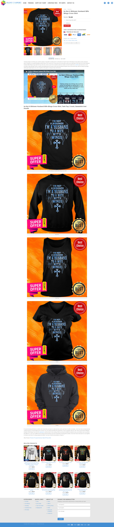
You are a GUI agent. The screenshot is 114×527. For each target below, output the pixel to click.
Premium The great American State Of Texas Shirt (40, 437)
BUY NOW (67, 25)
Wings (76, 40)
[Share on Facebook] (65, 43)
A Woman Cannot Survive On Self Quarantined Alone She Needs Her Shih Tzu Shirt (65, 490)
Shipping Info (39, 507)
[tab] (51, 59)
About (49, 501)
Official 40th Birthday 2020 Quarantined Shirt (82, 490)
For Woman (27, 503)
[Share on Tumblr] (79, 43)
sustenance (41, 432)
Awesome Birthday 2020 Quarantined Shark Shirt (49, 463)
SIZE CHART (63, 58)
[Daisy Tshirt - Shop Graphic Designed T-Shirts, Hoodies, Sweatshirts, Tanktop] (11, 3)
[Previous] (26, 27)
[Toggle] (65, 20)
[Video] (25, 41)
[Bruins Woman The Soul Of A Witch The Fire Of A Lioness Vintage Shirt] (48, 480)
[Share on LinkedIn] (76, 43)
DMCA (49, 503)
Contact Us (70, 3)
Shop (37, 501)
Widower (73, 40)
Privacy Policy (50, 505)
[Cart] (112, 3)
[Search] (105, 3)
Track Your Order (39, 505)
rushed (77, 64)
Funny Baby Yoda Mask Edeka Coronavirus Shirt (82, 463)
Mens (69, 38)
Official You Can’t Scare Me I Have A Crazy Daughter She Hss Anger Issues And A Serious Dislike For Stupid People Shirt (31, 464)
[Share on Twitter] (67, 43)
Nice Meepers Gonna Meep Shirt (65, 462)
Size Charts (38, 503)
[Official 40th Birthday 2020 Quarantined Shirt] (82, 480)
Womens (75, 38)
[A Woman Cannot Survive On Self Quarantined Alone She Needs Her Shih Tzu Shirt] (65, 480)
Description (51, 58)
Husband (69, 40)
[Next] (59, 27)
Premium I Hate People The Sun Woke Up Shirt (31, 490)
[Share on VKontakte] (74, 43)
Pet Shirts (62, 3)
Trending (31, 3)
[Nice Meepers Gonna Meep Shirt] (65, 453)
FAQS (49, 507)
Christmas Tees (52, 3)
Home (24, 3)
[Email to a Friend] (69, 43)
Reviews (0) (57, 58)
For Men (26, 501)
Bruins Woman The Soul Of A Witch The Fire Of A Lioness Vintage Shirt (48, 490)
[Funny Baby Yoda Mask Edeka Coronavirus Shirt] (82, 453)
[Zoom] (25, 45)
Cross (67, 40)
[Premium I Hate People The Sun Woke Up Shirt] (31, 480)
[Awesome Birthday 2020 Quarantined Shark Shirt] (48, 453)
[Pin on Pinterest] (72, 43)
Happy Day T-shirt (40, 3)
